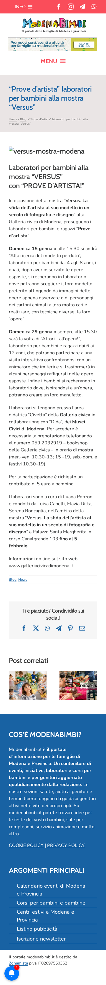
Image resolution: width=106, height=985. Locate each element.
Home (13, 119)
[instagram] (71, 7)
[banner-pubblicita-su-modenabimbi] (52, 40)
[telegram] (82, 7)
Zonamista (18, 963)
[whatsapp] (93, 7)
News (22, 579)
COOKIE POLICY (26, 845)
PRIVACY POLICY (66, 845)
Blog (23, 119)
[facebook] (59, 7)
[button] (13, 685)
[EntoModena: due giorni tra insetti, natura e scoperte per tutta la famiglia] (78, 685)
